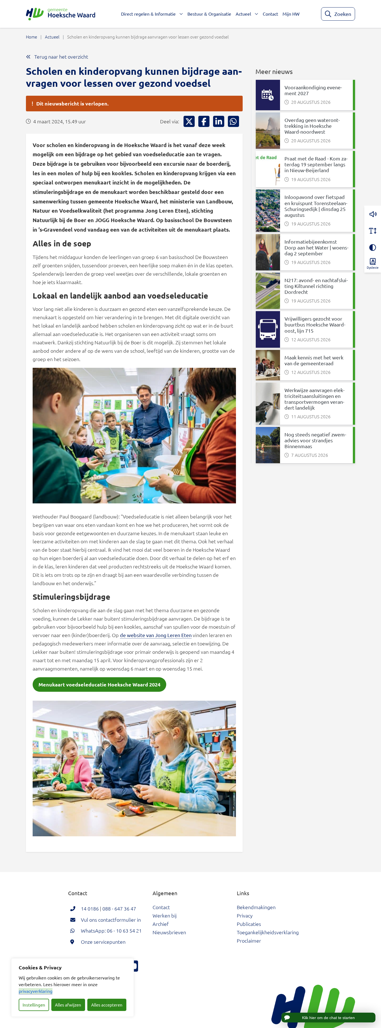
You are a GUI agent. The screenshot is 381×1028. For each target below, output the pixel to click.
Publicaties (249, 924)
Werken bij (165, 915)
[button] (372, 214)
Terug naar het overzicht (60, 56)
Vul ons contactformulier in (111, 919)
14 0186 (90, 908)
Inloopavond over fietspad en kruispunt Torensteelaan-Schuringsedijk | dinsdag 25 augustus (315, 205)
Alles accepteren (106, 1004)
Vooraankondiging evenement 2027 (313, 90)
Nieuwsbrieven (169, 932)
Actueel (243, 13)
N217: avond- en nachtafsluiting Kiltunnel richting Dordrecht (316, 286)
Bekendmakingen (256, 907)
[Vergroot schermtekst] (372, 230)
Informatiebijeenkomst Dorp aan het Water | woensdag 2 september (316, 247)
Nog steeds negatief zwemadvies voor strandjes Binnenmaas (315, 440)
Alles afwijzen (68, 1004)
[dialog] (72, 987)
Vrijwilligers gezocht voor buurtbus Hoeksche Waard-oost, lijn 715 (314, 324)
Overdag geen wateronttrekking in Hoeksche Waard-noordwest (312, 125)
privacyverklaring (35, 991)
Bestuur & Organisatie (209, 13)
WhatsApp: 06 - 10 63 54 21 (111, 930)
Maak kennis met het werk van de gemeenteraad (313, 360)
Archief (161, 924)
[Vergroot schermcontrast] (372, 247)
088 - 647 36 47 (119, 908)
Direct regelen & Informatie (148, 13)
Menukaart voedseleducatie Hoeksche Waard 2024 (99, 684)
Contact (270, 13)
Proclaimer (249, 940)
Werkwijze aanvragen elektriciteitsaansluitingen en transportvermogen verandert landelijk (314, 398)
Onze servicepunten (103, 941)
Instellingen (34, 1004)
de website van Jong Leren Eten (156, 635)
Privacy (245, 915)
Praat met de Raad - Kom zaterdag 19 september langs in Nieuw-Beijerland (316, 164)
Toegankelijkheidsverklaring (268, 932)
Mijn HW (291, 13)
